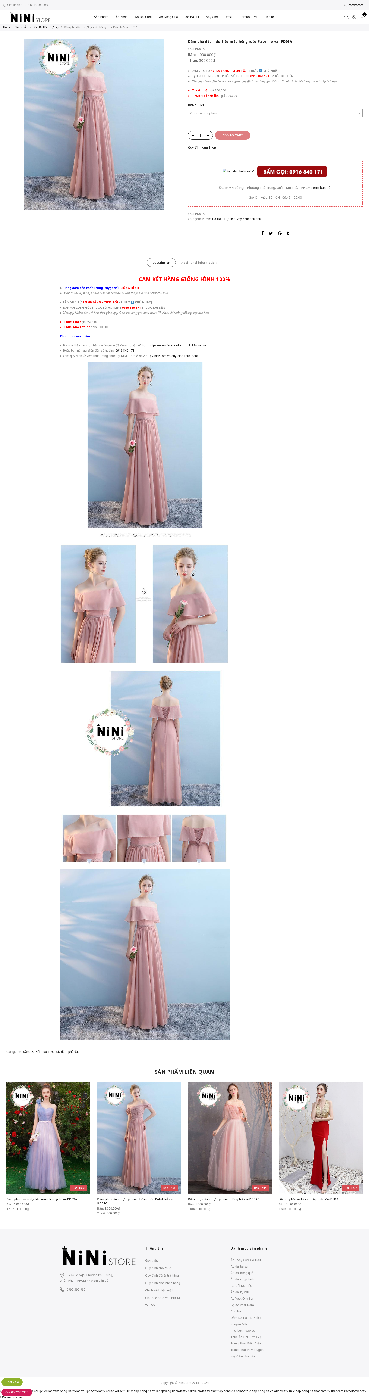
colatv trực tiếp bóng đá (296, 1391)
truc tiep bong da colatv (262, 1391)
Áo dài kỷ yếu (240, 1292)
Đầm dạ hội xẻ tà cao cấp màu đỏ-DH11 (308, 1199)
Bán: (192, 54)
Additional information (199, 263)
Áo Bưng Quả (168, 17)
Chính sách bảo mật (159, 1290)
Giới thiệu (151, 1260)
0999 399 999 (76, 1289)
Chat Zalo (12, 1382)
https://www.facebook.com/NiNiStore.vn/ (177, 345)
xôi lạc (38, 1391)
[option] (93, 124)
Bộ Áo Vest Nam (242, 1305)
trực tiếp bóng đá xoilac (143, 1391)
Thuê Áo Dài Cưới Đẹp (246, 1337)
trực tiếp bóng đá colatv (228, 1391)
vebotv (361, 1391)
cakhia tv (204, 1391)
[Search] (346, 16)
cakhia (192, 1391)
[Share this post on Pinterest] (280, 234)
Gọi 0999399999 (16, 1392)
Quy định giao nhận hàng (162, 1283)
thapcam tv (322, 1391)
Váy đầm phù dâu (249, 219)
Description (161, 263)
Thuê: (193, 60)
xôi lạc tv (87, 1391)
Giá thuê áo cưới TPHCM (162, 1298)
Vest (229, 17)
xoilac (110, 1391)
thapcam (337, 1391)
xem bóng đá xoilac (66, 1391)
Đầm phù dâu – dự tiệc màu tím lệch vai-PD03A (41, 1199)
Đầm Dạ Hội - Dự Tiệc (46, 27)
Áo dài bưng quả (242, 1273)
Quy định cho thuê (158, 1268)
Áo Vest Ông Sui (242, 1298)
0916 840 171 (259, 76)
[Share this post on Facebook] (262, 234)
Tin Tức (150, 1305)
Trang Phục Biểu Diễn (246, 1343)
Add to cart (232, 135)
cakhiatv (181, 1391)
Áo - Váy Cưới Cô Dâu (246, 1260)
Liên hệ (270, 17)
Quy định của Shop (202, 147)
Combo (236, 1311)
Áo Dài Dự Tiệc (241, 1286)
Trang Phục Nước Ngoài (247, 1350)
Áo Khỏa (121, 17)
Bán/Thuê (196, 105)
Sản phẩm (21, 27)
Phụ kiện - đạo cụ (243, 1330)
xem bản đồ (321, 187)
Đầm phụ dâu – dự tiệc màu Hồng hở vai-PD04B (224, 1199)
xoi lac (48, 1391)
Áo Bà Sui (192, 17)
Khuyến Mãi (239, 1324)
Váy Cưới (212, 17)
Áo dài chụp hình (242, 1279)
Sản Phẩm (101, 17)
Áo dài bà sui (239, 1266)
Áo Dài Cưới (143, 17)
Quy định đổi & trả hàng (162, 1275)
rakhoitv (350, 1391)
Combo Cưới (248, 17)
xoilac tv (120, 1391)
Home (7, 27)
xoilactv (99, 1391)
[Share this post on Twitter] (271, 234)
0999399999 (355, 5)
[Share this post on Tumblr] (288, 234)
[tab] (161, 262)
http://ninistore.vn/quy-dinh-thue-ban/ (172, 356)
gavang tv (168, 1391)
